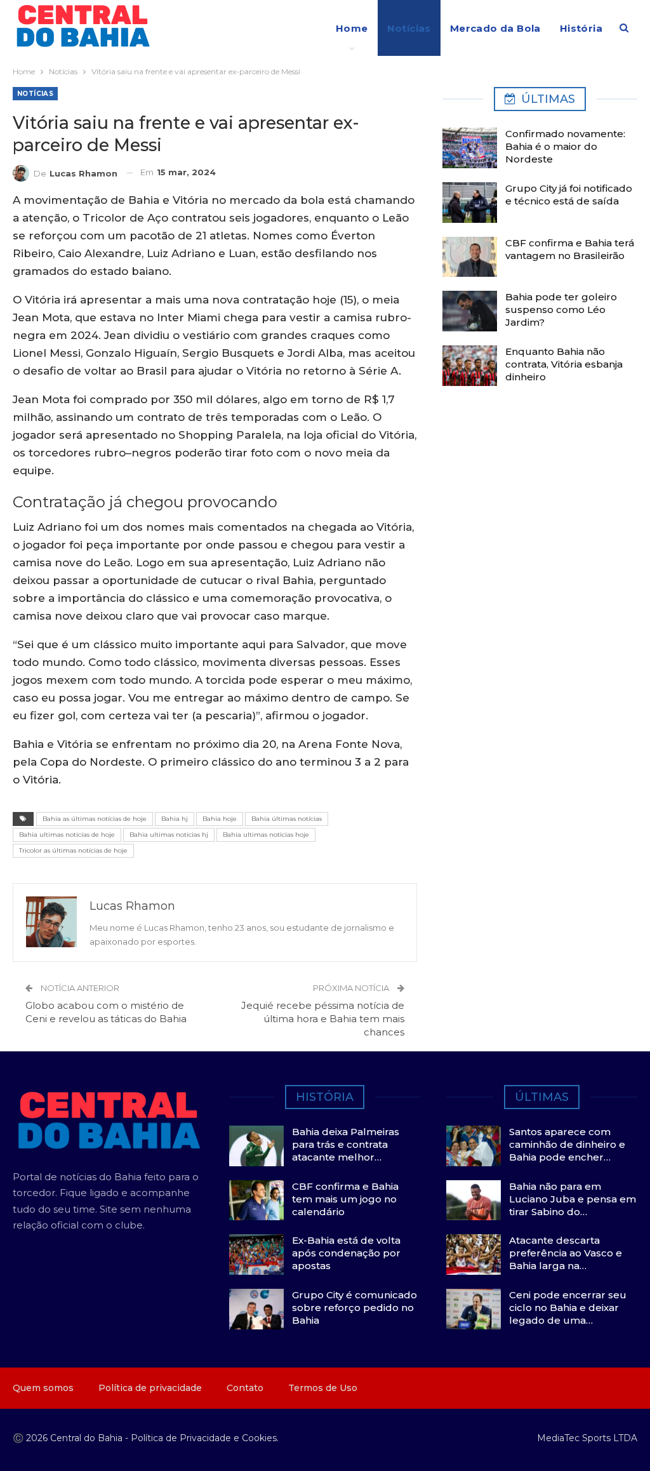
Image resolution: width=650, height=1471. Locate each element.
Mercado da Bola (495, 28)
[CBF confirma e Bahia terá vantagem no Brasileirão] (469, 257)
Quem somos (43, 1388)
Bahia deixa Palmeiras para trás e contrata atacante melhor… (345, 1144)
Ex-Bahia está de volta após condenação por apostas (346, 1253)
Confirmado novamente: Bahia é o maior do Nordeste (565, 146)
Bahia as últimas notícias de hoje (95, 819)
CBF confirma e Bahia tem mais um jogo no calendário (345, 1199)
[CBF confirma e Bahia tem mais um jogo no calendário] (256, 1200)
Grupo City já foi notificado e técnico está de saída (568, 194)
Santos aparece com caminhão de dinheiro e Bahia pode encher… (567, 1144)
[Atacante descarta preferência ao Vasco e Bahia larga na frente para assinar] (473, 1254)
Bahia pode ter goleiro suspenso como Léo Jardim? (561, 309)
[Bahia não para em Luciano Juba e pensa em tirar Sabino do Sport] (473, 1200)
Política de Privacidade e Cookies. (205, 1438)
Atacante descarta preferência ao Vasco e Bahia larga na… (565, 1253)
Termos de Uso (322, 1388)
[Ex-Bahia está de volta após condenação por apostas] (256, 1254)
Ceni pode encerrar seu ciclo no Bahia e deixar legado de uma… (568, 1307)
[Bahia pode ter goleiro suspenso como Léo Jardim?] (469, 311)
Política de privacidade (150, 1388)
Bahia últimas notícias (286, 819)
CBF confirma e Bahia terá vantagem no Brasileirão (569, 249)
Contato (245, 1388)
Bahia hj (174, 819)
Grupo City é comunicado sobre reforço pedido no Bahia (354, 1307)
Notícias (409, 28)
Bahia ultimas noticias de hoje (67, 834)
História (581, 28)
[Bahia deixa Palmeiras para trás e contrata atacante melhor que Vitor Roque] (256, 1146)
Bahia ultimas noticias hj (168, 834)
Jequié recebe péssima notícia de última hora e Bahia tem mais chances (322, 1018)
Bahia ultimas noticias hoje (266, 834)
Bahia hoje (219, 819)
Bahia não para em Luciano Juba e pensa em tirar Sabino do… (572, 1199)
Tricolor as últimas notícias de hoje (73, 850)
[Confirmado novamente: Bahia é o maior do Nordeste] (469, 148)
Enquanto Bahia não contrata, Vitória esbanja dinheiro (564, 364)
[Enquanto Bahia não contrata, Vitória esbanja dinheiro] (469, 365)
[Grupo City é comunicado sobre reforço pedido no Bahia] (256, 1309)
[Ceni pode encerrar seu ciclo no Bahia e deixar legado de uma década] (473, 1309)
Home (352, 28)
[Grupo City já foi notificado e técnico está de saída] (469, 202)
